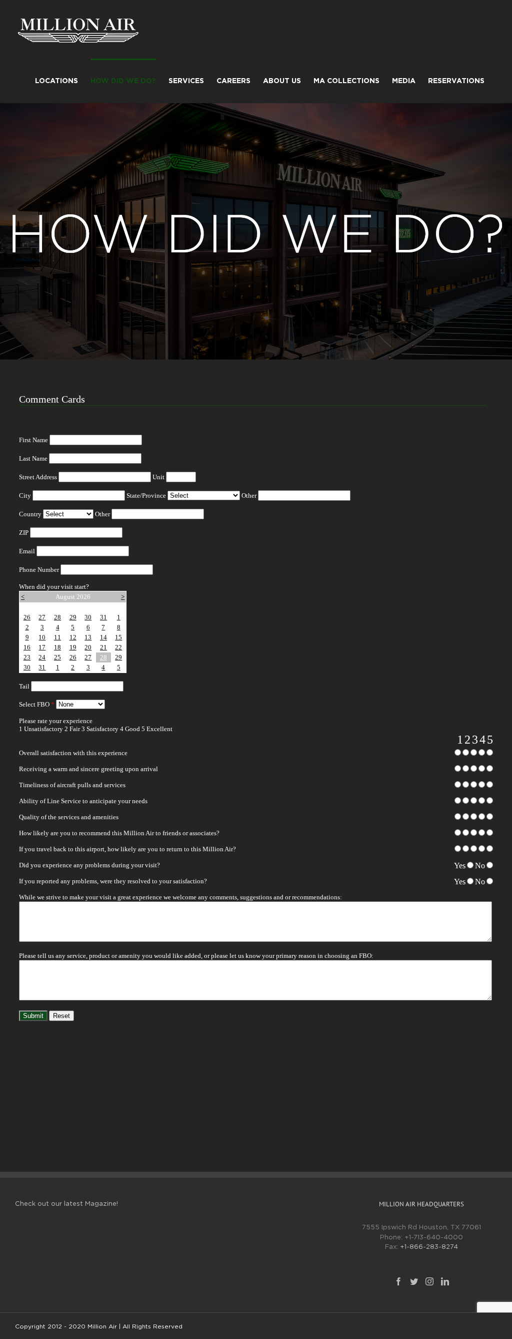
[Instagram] (430, 1281)
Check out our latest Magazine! (66, 1204)
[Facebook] (398, 1281)
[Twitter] (414, 1281)
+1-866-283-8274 (429, 1247)
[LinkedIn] (445, 1281)
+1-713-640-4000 (433, 1237)
